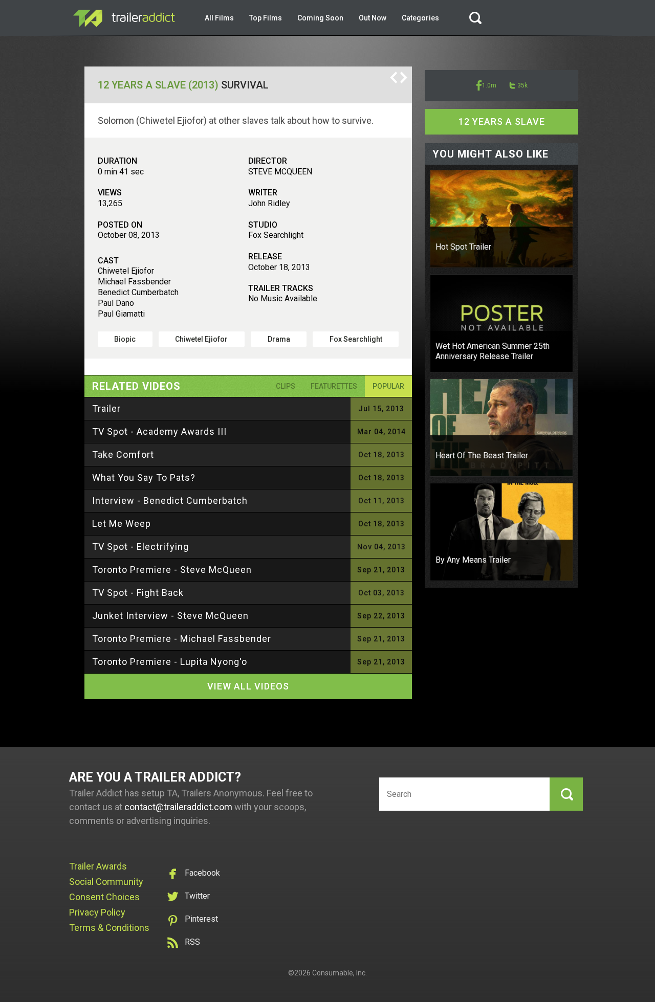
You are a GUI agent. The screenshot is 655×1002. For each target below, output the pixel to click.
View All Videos (248, 686)
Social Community (106, 881)
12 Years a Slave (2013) (158, 85)
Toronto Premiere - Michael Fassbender (181, 638)
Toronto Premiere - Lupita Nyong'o (169, 661)
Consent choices (104, 897)
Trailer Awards (98, 866)
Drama (279, 339)
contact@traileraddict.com (178, 806)
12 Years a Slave (501, 121)
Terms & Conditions (109, 927)
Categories (420, 18)
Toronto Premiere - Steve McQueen (172, 569)
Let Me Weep (121, 523)
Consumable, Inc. (339, 973)
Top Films (265, 18)
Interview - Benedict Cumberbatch (170, 500)
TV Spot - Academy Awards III (159, 431)
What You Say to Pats (143, 477)
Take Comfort (123, 454)
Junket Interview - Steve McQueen (170, 615)
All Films (219, 18)
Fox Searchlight (356, 339)
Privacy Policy (97, 912)
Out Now (372, 18)
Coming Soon (320, 18)
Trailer (106, 408)
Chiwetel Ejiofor (201, 339)
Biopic (125, 339)
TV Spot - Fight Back (138, 592)
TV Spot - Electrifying (140, 546)
